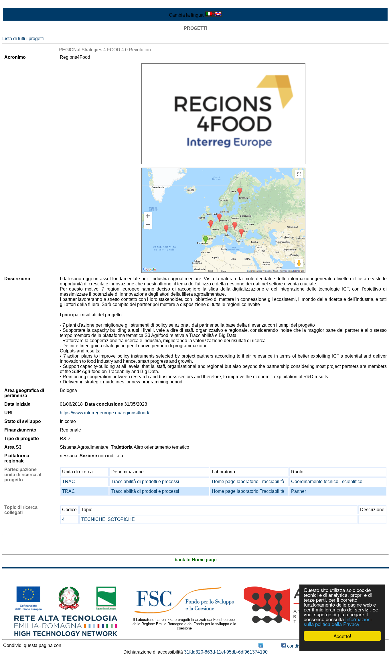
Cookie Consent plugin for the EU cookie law (342, 646)
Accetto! (342, 636)
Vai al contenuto (18, 4)
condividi (295, 646)
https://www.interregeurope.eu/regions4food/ (104, 412)
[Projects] (223, 113)
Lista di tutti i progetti (23, 38)
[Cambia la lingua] (213, 15)
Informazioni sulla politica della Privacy (338, 621)
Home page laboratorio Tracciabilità (248, 481)
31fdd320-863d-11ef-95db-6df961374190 (226, 652)
